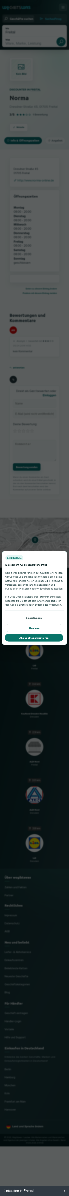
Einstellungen (34, 617)
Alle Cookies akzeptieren (33, 637)
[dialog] (34, 598)
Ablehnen (33, 628)
